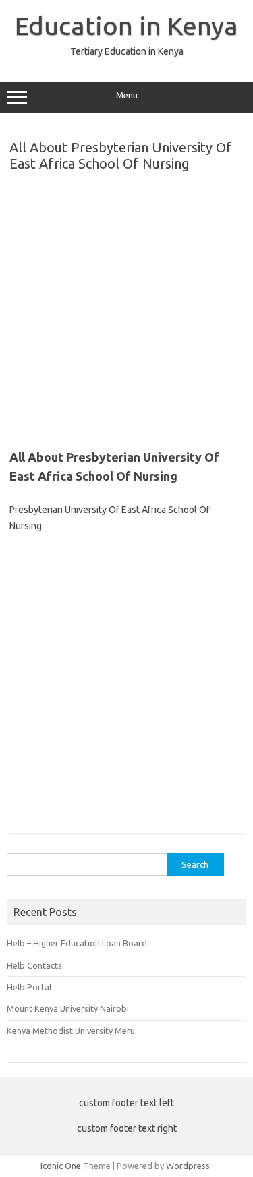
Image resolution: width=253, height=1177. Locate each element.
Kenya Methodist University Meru (71, 1030)
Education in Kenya (126, 25)
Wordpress (188, 1165)
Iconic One (60, 1165)
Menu (127, 95)
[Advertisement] (126, 305)
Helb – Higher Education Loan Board (77, 943)
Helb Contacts (34, 965)
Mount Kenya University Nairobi (68, 1008)
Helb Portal (29, 987)
